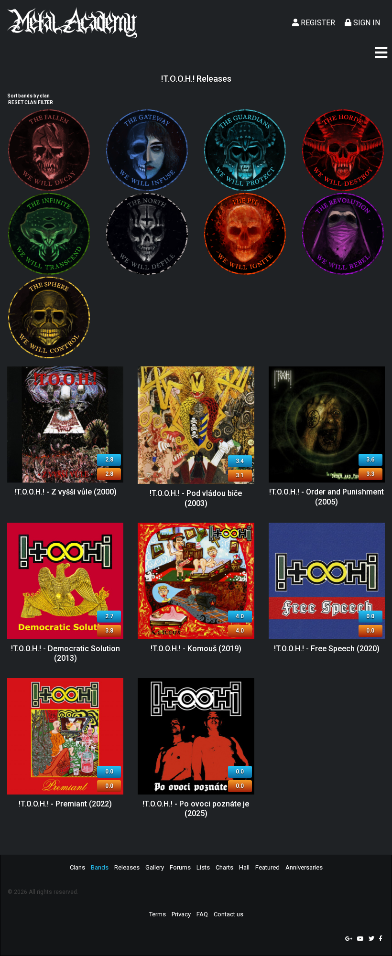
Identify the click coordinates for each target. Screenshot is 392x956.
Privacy (181, 914)
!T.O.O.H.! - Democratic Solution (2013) (65, 653)
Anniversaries (304, 867)
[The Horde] (343, 150)
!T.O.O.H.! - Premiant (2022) (65, 803)
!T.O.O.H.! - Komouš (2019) (196, 648)
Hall (244, 867)
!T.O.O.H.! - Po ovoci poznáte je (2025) (195, 808)
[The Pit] (245, 234)
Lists (203, 867)
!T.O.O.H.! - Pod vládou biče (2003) (196, 498)
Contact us (228, 914)
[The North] (147, 234)
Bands (100, 867)
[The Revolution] (343, 234)
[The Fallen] (49, 150)
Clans (77, 867)
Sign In (365, 22)
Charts (224, 867)
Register (317, 22)
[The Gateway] (147, 150)
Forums (180, 867)
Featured (267, 867)
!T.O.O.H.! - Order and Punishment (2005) (326, 496)
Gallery (154, 867)
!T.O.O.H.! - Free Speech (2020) (327, 648)
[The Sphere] (49, 317)
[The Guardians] (245, 150)
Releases (127, 867)
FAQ (202, 914)
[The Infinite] (49, 234)
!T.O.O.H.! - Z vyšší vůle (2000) (65, 491)
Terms (157, 914)
